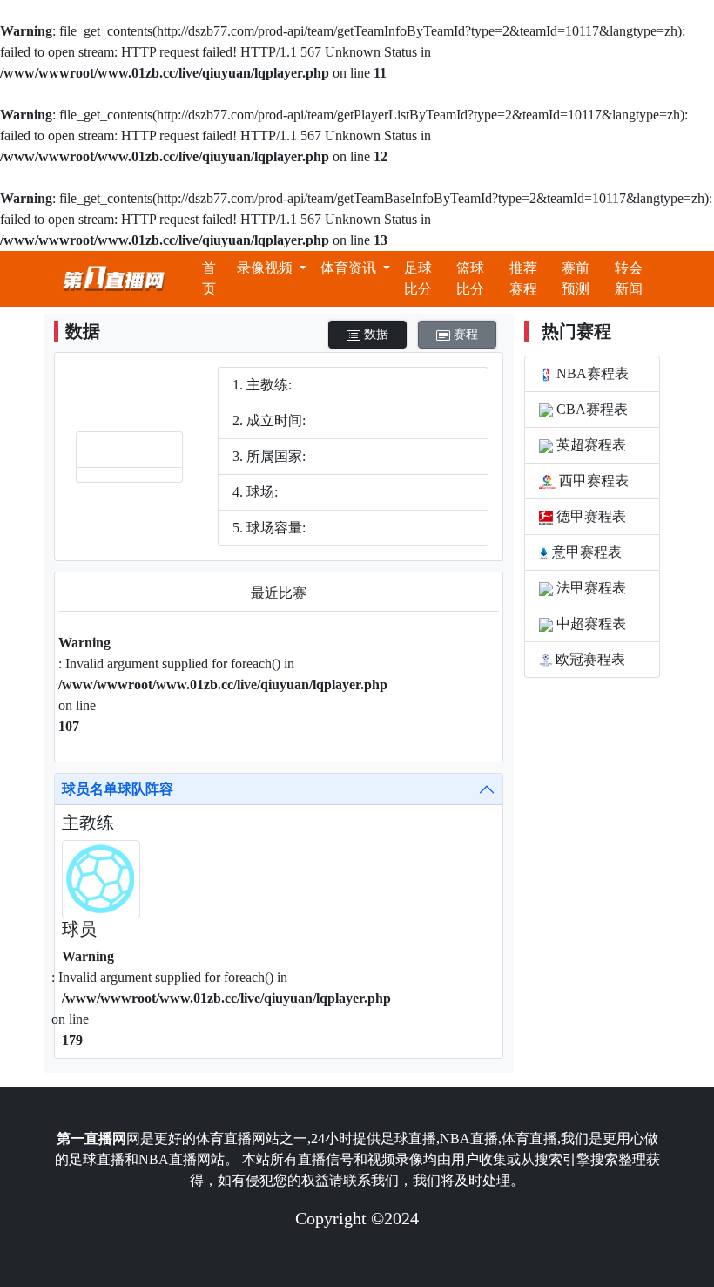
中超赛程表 (589, 623)
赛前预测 (575, 278)
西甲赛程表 (592, 480)
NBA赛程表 (591, 373)
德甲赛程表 (589, 516)
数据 (374, 334)
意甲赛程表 (585, 552)
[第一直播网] (113, 279)
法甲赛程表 (589, 587)
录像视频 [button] (266, 268)
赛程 (464, 334)
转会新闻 (629, 278)
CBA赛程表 (590, 409)
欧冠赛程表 (588, 659)
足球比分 (418, 278)
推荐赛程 (523, 278)
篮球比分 (470, 278)
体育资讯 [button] (350, 268)
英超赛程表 (589, 444)
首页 (209, 278)
